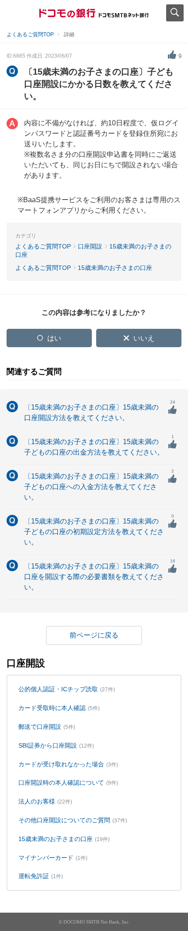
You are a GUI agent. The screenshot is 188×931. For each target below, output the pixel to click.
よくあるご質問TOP (30, 34)
